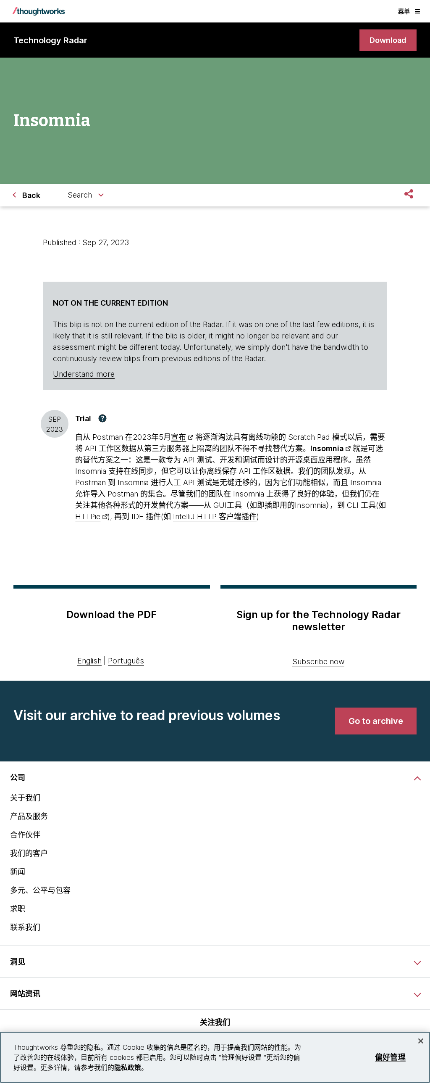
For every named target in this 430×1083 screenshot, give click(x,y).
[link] (388, 40)
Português (126, 660)
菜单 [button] (404, 11)
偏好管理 (390, 1057)
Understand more (84, 374)
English (89, 660)
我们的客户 (29, 853)
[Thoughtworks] (38, 11)
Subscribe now (318, 661)
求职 (17, 908)
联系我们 (25, 927)
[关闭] (421, 1041)
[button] (102, 418)
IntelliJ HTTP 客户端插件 (215, 516)
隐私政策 (127, 1067)
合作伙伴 (25, 834)
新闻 (17, 871)
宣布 (178, 437)
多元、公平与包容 (40, 890)
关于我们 (25, 797)
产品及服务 (29, 816)
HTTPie (87, 516)
